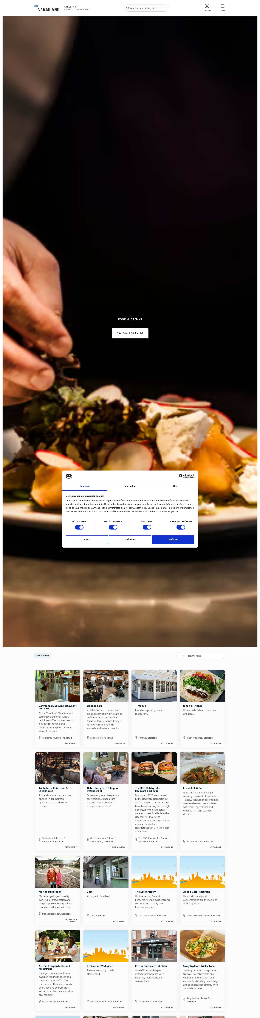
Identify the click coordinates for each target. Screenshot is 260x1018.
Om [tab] (175, 486)
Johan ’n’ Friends (192, 705)
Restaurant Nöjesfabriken (151, 966)
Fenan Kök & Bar (193, 788)
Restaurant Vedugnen (100, 966)
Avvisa (86, 539)
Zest (89, 891)
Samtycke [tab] (85, 486)
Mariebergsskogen (50, 891)
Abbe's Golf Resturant (196, 891)
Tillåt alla (173, 539)
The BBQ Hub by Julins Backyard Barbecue (148, 789)
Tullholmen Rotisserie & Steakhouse (53, 789)
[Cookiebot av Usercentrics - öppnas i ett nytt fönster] (181, 476)
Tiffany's (140, 705)
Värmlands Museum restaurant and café (58, 707)
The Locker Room (145, 891)
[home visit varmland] (46, 8)
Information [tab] (130, 486)
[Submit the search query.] (182, 655)
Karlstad (70, 7)
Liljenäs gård (94, 705)
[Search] (127, 8)
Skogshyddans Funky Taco (199, 966)
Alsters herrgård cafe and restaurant (54, 967)
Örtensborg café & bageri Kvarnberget (102, 789)
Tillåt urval (130, 539)
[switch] (113, 527)
